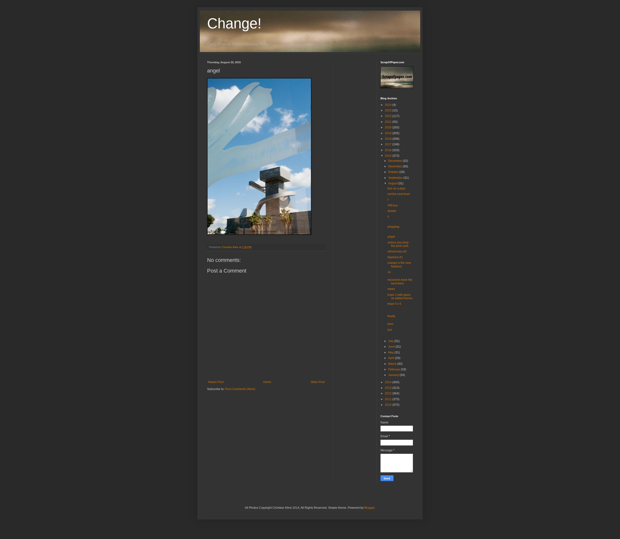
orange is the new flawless (399, 264)
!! (388, 217)
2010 (388, 404)
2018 (388, 139)
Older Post (318, 382)
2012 (388, 393)
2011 (388, 399)
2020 (388, 127)
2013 (388, 388)
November (395, 166)
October (393, 172)
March (392, 364)
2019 (388, 133)
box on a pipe (396, 188)
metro (391, 289)
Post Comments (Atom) (240, 389)
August (393, 183)
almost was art (397, 251)
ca (389, 272)
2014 (388, 382)
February (394, 369)
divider (392, 211)
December (395, 161)
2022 (388, 116)
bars (390, 324)
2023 (388, 110)
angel (391, 236)
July (391, 341)
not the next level (399, 194)
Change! (234, 23)
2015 (388, 155)
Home (267, 382)
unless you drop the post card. (398, 244)
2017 (388, 144)
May (391, 352)
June (391, 346)
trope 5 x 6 (394, 303)
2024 (388, 105)
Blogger (369, 507)
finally (391, 316)
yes (390, 329)
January (394, 375)
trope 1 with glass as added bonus (400, 296)
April (391, 358)
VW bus (393, 205)
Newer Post (216, 382)
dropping (393, 226)
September (395, 178)
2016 (388, 150)
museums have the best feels (400, 281)
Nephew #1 (395, 257)
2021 (388, 122)
